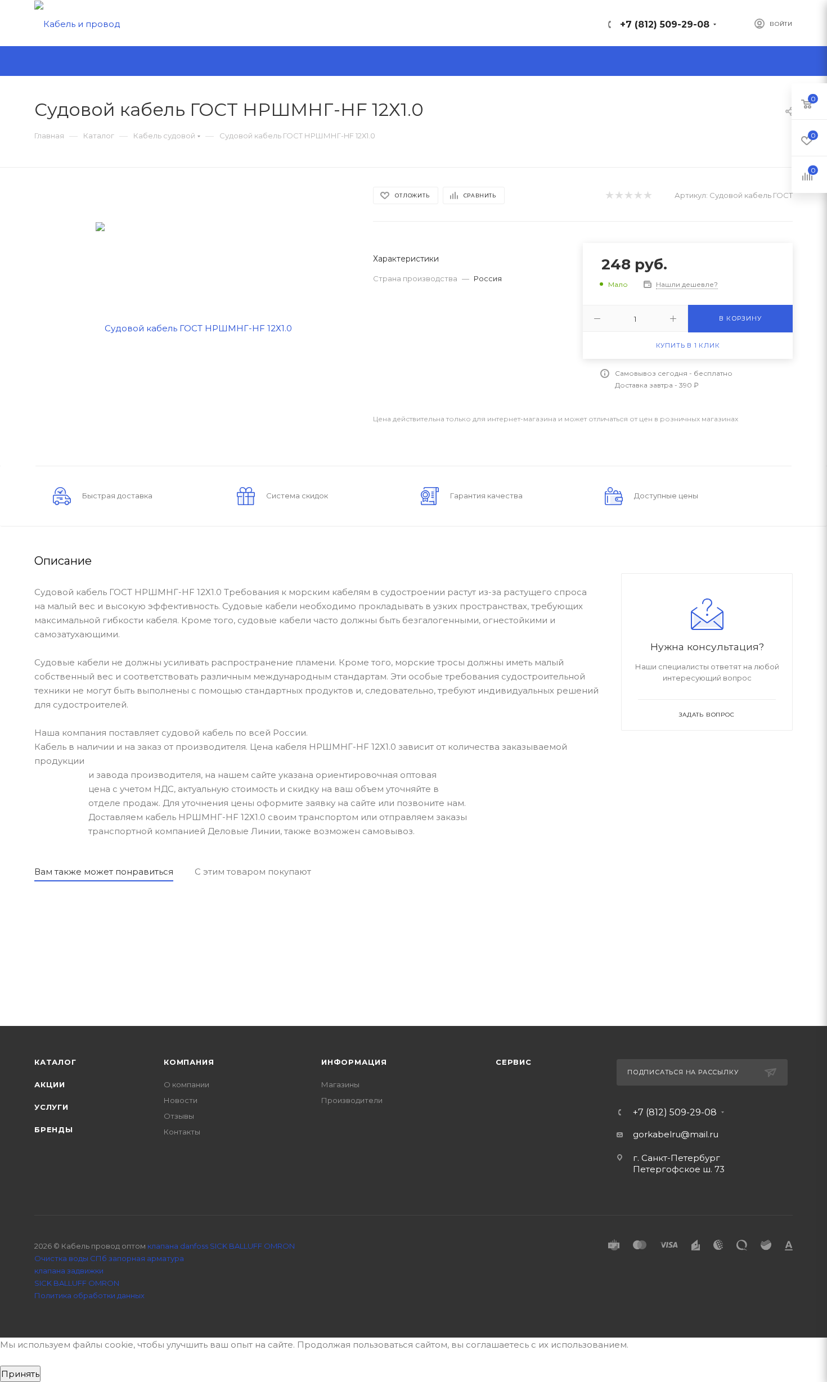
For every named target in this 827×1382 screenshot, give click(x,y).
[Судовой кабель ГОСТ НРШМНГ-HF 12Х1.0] (194, 327)
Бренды (53, 1129)
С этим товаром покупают (253, 871)
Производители (352, 1100)
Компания (189, 1061)
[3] (628, 195)
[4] (637, 195)
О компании (186, 1084)
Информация (354, 1061)
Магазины (340, 1084)
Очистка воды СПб (70, 1258)
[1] (609, 195)
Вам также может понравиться (103, 871)
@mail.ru (699, 1134)
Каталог (55, 1061)
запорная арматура (146, 1258)
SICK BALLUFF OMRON (76, 1283)
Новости (180, 1100)
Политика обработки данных (89, 1295)
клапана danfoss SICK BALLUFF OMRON (221, 1245)
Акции (49, 1084)
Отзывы (179, 1115)
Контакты (182, 1131)
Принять (20, 1374)
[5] (647, 195)
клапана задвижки (69, 1270)
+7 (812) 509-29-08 (664, 24)
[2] (618, 195)
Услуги (51, 1106)
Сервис (514, 1061)
